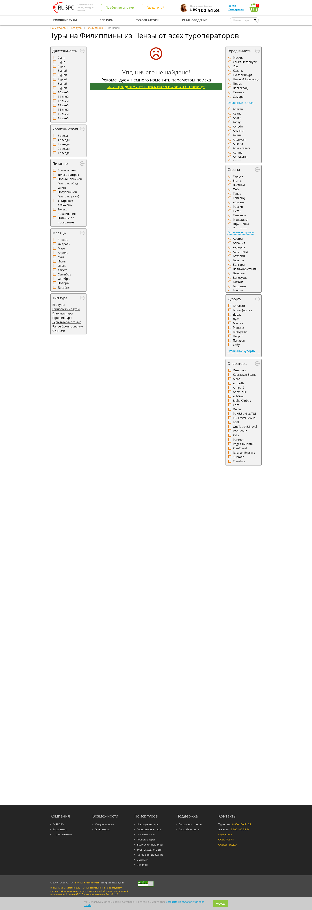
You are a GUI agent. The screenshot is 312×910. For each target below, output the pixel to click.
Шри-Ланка (241, 224)
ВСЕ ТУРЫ (106, 20)
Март (61, 248)
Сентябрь (64, 274)
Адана (237, 113)
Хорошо (220, 903)
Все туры (142, 864)
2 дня (61, 58)
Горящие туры (62, 318)
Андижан (239, 139)
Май (61, 257)
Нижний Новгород (246, 79)
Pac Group (240, 431)
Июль (62, 266)
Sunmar (238, 457)
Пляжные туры (62, 313)
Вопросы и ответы (190, 824)
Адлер (237, 118)
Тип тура (59, 298)
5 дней (62, 71)
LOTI (236, 422)
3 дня (61, 62)
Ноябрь (63, 283)
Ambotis (238, 383)
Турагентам (60, 829)
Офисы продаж (227, 844)
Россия (238, 207)
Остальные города (241, 103)
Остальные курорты (241, 351)
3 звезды (64, 144)
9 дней (62, 88)
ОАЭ (236, 189)
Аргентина (240, 252)
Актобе (238, 126)
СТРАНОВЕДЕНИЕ (194, 20)
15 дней (63, 114)
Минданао (240, 332)
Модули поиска (104, 824)
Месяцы (59, 232)
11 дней (63, 97)
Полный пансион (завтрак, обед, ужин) (70, 183)
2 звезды (64, 149)
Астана (237, 152)
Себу (236, 345)
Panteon (238, 440)
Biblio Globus (242, 401)
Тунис (237, 194)
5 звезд (63, 136)
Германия (239, 286)
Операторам (102, 829)
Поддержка (225, 834)
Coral (236, 405)
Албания (239, 243)
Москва (238, 58)
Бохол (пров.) (242, 310)
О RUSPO (58, 824)
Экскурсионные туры (150, 844)
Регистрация (236, 9)
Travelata (239, 461)
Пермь (237, 84)
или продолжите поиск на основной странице (156, 86)
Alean (236, 379)
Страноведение (62, 834)
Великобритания (245, 269)
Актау (236, 122)
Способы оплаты (189, 829)
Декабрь (64, 287)
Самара (238, 97)
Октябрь (64, 279)
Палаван (239, 340)
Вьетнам (239, 185)
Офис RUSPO (226, 839)
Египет (237, 181)
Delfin (237, 409)
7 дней (62, 79)
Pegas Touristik (243, 444)
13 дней (63, 105)
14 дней (63, 110)
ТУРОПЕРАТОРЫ (147, 20)
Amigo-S (238, 388)
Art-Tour (238, 396)
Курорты (235, 299)
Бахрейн (239, 256)
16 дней (63, 118)
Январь (63, 240)
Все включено (67, 170)
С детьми (58, 331)
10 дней (63, 92)
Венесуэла (240, 278)
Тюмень (238, 92)
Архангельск (241, 148)
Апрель (63, 253)
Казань (238, 71)
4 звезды (64, 140)
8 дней (62, 84)
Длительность (64, 50)
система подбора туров (87, 882)
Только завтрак (68, 175)
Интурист (239, 370)
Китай (237, 211)
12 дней (63, 101)
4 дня (61, 66)
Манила (238, 327)
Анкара (238, 144)
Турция (238, 176)
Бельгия (238, 260)
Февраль (64, 244)
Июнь (62, 261)
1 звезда (64, 153)
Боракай (239, 306)
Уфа (235, 66)
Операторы (237, 363)
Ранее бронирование (67, 326)
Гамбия (238, 282)
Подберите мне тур (120, 8)
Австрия (238, 239)
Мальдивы (240, 220)
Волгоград (240, 88)
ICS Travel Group (244, 418)
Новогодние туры (148, 824)
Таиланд (239, 198)
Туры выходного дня (66, 322)
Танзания (239, 215)
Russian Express (244, 453)
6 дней (62, 75)
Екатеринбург (242, 75)
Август (62, 270)
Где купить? (155, 8)
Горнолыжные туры (66, 309)
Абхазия (238, 202)
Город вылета (239, 50)
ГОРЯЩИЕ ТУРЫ (65, 20)
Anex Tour (239, 392)
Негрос (238, 336)
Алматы (238, 131)
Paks (236, 435)
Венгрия (239, 273)
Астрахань (240, 157)
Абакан (238, 109)
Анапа (237, 135)
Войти (232, 5)
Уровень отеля (65, 128)
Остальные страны (241, 232)
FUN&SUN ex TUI (244, 414)
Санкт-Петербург (245, 62)
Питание (60, 163)
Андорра (239, 247)
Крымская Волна (244, 375)
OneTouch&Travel (245, 427)
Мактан (238, 323)
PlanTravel (240, 448)
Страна (234, 169)
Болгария (239, 265)
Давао (237, 314)
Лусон (237, 319)
